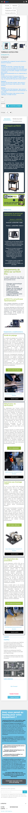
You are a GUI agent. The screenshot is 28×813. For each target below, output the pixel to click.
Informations (14, 807)
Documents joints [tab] (17, 121)
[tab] (14, 746)
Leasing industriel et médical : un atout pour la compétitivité (13, 755)
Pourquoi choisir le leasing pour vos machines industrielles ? (13, 750)
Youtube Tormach (14, 694)
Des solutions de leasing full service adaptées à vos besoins (13, 746)
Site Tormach (14, 686)
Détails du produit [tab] (17, 119)
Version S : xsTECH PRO (16, 219)
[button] (14, 200)
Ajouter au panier (14, 106)
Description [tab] (7, 119)
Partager (7, 112)
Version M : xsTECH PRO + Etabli (14, 222)
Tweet (10, 112)
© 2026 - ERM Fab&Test (6, 811)
